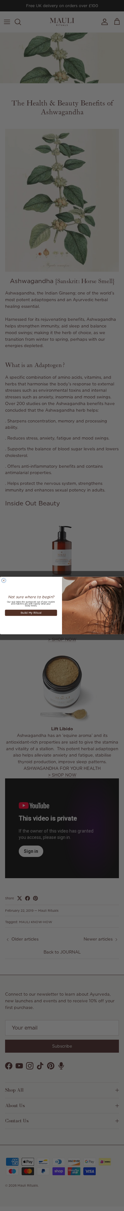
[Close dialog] (4, 580)
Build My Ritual (31, 613)
